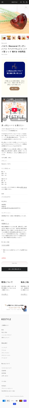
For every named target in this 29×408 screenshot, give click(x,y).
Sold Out (14, 263)
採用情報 (4, 373)
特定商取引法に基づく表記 (8, 391)
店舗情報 (4, 370)
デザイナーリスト (6, 355)
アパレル (4, 350)
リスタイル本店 (5, 245)
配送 (3, 330)
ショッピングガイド (7, 335)
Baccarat (4, 43)
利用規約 (4, 386)
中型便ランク (5, 223)
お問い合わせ (23, 187)
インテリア (4, 347)
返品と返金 (4, 332)
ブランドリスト (5, 353)
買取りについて (5, 337)
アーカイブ (4, 358)
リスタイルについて (7, 368)
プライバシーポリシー (7, 388)
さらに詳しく (5, 294)
